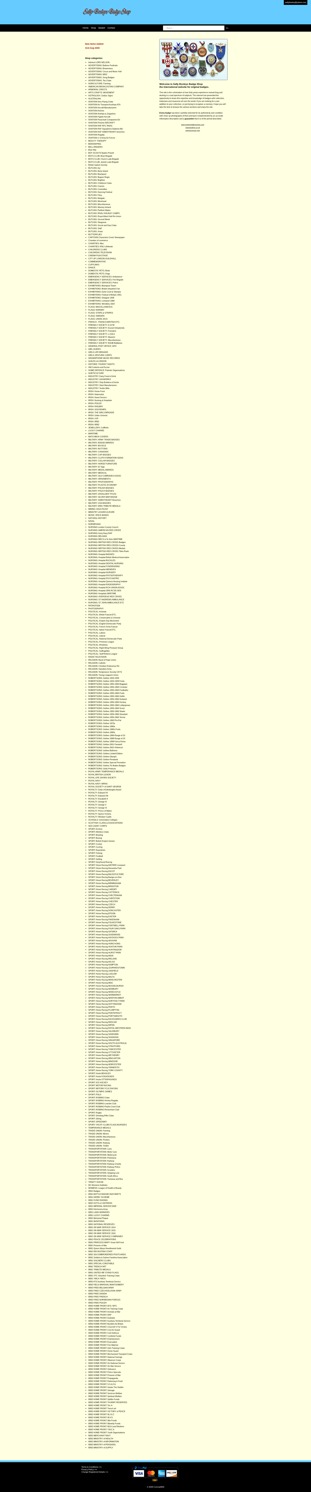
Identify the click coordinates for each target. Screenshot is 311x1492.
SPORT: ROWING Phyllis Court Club (104, 1107)
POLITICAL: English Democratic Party (104, 624)
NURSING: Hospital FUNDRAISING (104, 566)
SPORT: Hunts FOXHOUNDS (101, 1076)
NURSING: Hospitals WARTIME (102, 593)
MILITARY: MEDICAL (97, 473)
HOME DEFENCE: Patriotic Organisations (106, 370)
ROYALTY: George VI (97, 808)
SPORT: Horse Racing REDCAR (102, 1022)
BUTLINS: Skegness (97, 222)
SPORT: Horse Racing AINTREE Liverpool (106, 865)
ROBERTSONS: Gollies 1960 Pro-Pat (104, 720)
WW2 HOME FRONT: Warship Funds (104, 1424)
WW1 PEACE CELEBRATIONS (102, 1239)
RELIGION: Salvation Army (100, 669)
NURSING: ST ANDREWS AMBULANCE (106, 600)
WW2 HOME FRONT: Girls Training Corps (106, 1348)
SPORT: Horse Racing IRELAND (102, 959)
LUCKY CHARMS (96, 431)
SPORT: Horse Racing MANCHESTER (105, 980)
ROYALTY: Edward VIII (98, 796)
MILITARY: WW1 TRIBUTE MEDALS (104, 506)
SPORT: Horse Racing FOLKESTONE (104, 922)
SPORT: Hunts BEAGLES (99, 1073)
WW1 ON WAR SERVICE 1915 (102, 1230)
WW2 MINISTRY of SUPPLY (100, 1448)
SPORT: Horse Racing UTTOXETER (104, 1052)
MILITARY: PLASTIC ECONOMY (102, 485)
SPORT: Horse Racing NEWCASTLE (104, 992)
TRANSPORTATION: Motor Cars (102, 1152)
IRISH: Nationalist (96, 394)
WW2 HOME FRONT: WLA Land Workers (106, 1426)
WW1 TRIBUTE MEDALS (99, 1270)
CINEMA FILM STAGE (98, 255)
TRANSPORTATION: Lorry (100, 1149)
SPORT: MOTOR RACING (99, 1085)
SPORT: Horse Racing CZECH (101, 904)
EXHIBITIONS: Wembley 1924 (101, 304)
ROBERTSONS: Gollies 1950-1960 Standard (107, 714)
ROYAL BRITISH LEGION (99, 775)
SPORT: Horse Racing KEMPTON (103, 965)
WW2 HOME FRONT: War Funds (102, 1420)
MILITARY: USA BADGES (99, 503)
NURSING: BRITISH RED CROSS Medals (106, 548)
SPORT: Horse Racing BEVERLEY (103, 880)
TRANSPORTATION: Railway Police (104, 1167)
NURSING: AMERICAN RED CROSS (104, 530)
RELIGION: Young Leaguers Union (103, 675)
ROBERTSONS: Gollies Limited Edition (105, 754)
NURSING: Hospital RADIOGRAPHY (104, 584)
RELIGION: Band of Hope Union (102, 660)
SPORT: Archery (95, 829)
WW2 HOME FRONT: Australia (101, 1318)
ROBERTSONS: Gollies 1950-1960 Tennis (106, 717)
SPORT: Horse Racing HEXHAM (102, 941)
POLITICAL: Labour (96, 633)
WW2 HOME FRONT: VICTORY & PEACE (106, 1411)
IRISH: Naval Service (97, 397)
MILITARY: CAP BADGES (99, 455)
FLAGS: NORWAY (96, 310)
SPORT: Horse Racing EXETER (102, 916)
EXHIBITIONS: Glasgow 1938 (101, 298)
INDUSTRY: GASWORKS (99, 379)
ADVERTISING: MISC (98, 74)
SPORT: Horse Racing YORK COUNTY (105, 1070)
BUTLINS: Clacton (96, 186)
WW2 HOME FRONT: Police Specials (104, 1372)
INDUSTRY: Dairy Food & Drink (102, 376)
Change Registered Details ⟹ (94, 1472)
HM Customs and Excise (99, 367)
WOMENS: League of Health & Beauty (104, 1188)
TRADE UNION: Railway (99, 1143)
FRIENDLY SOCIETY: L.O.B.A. (101, 334)
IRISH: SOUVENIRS (97, 409)
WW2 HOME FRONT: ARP (99, 1315)
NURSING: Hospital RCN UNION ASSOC (106, 588)
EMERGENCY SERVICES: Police (103, 283)
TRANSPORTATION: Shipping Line (103, 1173)
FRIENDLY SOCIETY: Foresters (102, 331)
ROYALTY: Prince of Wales (100, 811)
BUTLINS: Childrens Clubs (100, 183)
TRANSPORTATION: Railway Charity (104, 1164)
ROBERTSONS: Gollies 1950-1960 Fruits (106, 693)
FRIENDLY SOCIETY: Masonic (101, 337)
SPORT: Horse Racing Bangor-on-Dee (105, 877)
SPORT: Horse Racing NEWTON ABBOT (106, 998)
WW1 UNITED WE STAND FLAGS (103, 1273)
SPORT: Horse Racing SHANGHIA (103, 1037)
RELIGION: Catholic (97, 663)
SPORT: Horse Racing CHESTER (103, 901)
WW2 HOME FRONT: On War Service (104, 1366)
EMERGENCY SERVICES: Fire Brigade (105, 280)
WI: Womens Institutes (97, 1185)
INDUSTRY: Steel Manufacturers (102, 385)
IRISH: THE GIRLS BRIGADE (101, 412)
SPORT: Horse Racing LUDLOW (102, 974)
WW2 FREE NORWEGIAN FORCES (104, 1300)
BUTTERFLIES (95, 234)
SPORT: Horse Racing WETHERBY (104, 1055)
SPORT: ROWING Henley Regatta (103, 1100)
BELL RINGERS (95, 147)
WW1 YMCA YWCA (97, 1279)
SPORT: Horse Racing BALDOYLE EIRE (106, 874)
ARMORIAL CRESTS (97, 89)
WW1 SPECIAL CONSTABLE (101, 1263)
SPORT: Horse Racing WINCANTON (104, 1058)
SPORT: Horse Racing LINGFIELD (103, 971)
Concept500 (159, 1487)
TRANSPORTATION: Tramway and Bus (105, 1179)
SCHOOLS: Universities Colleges (102, 820)
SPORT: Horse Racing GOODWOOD (104, 935)
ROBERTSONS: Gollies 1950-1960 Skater (106, 711)
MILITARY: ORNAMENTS (99, 479)
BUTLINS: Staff (95, 228)
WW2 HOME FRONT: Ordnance (102, 1369)
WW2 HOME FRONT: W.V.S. (100, 1417)
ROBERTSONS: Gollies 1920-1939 (103, 678)
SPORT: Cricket (95, 844)
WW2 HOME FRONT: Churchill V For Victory (107, 1327)
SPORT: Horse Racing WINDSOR (103, 1061)
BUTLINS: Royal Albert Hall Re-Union (104, 216)
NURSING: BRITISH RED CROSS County (106, 545)
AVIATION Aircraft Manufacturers (102, 108)
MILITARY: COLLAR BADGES (101, 461)
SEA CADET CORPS (97, 826)
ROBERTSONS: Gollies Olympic (102, 757)
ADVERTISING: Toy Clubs (99, 80)
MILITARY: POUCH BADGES (101, 491)
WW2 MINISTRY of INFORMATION (103, 1442)
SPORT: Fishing (95, 853)
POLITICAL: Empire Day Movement (103, 621)
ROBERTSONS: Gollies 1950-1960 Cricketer (107, 687)
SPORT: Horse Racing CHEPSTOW (104, 898)
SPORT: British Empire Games (101, 841)
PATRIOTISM (94, 606)
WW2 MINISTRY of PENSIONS (102, 1445)
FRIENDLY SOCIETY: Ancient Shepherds (106, 328)
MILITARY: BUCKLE (97, 446)
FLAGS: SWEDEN (96, 316)
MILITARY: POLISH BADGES (101, 488)
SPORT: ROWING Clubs (99, 1098)
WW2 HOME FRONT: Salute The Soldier (106, 1387)
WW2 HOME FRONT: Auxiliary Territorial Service (109, 1321)
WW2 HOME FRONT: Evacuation (102, 1342)
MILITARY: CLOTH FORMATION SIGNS (105, 458)
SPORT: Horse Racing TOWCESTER (104, 1049)
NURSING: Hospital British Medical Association (108, 557)
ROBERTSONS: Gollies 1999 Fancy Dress (106, 741)
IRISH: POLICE (95, 403)
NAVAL (91, 521)
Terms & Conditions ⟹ (91, 1467)
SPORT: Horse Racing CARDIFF (102, 889)
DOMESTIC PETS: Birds (99, 271)
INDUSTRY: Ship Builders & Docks (103, 382)
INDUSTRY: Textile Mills (98, 388)
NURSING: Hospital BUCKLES (101, 560)
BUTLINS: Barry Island (98, 171)
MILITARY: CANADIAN (98, 452)
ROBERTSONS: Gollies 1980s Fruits (104, 729)
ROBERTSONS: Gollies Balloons (102, 750)
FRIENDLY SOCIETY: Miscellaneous (104, 340)
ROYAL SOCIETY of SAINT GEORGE (104, 787)
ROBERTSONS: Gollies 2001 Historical (105, 747)
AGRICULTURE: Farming (99, 84)
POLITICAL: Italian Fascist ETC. (102, 630)
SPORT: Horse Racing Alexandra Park (104, 868)
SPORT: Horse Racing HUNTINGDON (105, 950)
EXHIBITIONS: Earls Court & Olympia (104, 292)
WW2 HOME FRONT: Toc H (100, 1405)
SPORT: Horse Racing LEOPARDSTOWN (106, 968)
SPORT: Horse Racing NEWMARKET (104, 995)
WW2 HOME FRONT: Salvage (101, 1390)
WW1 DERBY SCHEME (98, 1197)
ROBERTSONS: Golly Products (102, 769)
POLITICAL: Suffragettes (99, 651)
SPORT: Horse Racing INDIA (100, 956)
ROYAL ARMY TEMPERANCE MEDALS (106, 772)
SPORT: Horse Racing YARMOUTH (103, 1067)
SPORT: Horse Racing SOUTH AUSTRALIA (107, 1043)
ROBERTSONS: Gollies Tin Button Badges (107, 766)
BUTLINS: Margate (96, 198)
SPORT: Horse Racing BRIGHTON (103, 886)
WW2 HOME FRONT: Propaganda (103, 1378)
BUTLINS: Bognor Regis (99, 177)
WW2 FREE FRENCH (98, 1297)
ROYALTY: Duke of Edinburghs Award (104, 790)
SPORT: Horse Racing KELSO (101, 962)
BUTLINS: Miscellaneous (99, 204)
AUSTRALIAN (94, 99)
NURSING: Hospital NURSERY (102, 572)
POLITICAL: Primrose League (101, 642)
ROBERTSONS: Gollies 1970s (101, 723)
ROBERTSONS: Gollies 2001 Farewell (105, 744)
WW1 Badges (94, 1191)
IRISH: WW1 (93, 421)
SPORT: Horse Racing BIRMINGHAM (104, 883)
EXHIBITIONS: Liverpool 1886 (101, 301)
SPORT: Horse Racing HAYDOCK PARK (106, 938)
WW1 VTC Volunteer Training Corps (104, 1276)
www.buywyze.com (193, 130)
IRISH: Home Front (96, 391)
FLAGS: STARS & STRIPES (100, 313)
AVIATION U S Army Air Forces (101, 138)
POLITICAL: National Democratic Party (105, 639)
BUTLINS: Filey (95, 195)
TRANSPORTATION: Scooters (101, 1170)
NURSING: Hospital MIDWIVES (102, 569)
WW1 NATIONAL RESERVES (101, 1224)
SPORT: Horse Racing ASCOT (101, 871)
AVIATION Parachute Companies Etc (104, 120)
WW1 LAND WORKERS (99, 1212)
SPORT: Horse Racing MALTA (101, 977)
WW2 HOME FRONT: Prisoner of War (104, 1375)
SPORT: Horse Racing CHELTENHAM (105, 895)
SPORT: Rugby (95, 1113)
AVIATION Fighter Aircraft (99, 117)
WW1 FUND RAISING (98, 1200)
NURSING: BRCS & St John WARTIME (105, 539)
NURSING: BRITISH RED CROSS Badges (107, 542)
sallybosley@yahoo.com (295, 2)
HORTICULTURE (96, 373)
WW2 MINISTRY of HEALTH (100, 1439)
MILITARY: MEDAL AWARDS (101, 470)
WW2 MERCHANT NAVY (99, 1436)
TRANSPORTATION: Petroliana (102, 1158)
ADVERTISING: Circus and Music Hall (105, 71)
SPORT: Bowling (95, 835)
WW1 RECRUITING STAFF (100, 1251)
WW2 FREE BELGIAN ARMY (101, 1288)
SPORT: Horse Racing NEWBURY (103, 989)
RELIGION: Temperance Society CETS (105, 672)
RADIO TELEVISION (97, 657)
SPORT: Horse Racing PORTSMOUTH (105, 1016)
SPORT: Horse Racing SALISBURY (103, 1031)
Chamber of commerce (98, 240)
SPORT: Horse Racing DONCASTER (104, 910)
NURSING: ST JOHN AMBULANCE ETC (106, 603)
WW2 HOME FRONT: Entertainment (103, 1339)
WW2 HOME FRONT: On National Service (106, 1363)
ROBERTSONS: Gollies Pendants (103, 759)
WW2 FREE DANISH (97, 1294)
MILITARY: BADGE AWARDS (101, 443)
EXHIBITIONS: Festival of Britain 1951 (104, 295)
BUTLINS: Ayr (94, 168)
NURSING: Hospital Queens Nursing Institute (107, 581)
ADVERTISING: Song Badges (101, 77)
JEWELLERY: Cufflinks (98, 428)
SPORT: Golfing (95, 859)
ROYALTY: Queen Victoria (99, 814)
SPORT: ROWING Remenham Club (103, 1110)
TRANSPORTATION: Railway (101, 1161)
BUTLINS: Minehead (97, 201)
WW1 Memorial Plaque (98, 1218)
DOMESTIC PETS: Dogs (99, 274)
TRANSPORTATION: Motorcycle (102, 1155)
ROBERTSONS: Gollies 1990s (101, 732)
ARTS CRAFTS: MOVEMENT (101, 93)
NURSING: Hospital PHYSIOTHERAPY (105, 575)
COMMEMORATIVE (97, 262)
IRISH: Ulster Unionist (97, 415)
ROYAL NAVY (94, 781)
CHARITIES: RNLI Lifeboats (100, 246)
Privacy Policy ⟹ (89, 1470)
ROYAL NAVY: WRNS (98, 784)
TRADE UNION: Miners (98, 1134)
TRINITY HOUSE (96, 1182)
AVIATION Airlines (96, 111)
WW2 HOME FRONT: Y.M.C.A (101, 1429)
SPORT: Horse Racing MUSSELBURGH (106, 986)
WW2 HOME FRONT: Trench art (102, 1408)
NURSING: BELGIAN (97, 536)
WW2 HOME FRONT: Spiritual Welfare (105, 1396)
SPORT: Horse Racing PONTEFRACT (105, 1013)
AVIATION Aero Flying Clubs (100, 102)
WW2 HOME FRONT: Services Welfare (105, 1393)
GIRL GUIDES (94, 349)
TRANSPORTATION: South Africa (103, 1176)
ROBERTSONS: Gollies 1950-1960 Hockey (107, 702)
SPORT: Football (95, 856)
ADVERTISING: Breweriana (100, 68)
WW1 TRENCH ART (97, 1267)
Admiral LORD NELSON (99, 62)
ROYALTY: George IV (97, 802)
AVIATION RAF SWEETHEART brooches (106, 132)
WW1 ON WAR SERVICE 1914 (102, 1227)
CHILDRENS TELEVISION (100, 252)
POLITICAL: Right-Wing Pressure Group (105, 648)
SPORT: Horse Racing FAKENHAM (103, 920)
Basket (101, 28)
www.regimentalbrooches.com (192, 125)
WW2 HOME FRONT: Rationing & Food (105, 1381)
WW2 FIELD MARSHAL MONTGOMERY (106, 1285)
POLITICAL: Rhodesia (98, 645)
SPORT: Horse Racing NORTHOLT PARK (106, 1001)
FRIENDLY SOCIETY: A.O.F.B (101, 325)
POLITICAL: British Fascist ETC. (102, 615)
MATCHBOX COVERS (98, 437)
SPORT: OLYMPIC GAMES (100, 1091)
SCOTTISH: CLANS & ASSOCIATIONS (105, 823)
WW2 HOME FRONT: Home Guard (103, 1351)
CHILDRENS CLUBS (97, 250)
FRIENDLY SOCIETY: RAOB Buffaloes (105, 343)
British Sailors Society (97, 165)
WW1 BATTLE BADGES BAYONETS (104, 1194)
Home (85, 28)
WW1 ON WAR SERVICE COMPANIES (105, 1236)
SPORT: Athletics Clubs (98, 832)
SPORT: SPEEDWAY (97, 1122)
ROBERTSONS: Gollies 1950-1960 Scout (106, 708)
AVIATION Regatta (96, 135)
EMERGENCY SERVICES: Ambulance (105, 277)
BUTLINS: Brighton (96, 180)
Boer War (92, 150)
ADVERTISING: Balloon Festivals (103, 65)
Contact (111, 28)
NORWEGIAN (94, 524)
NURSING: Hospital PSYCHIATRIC (103, 578)
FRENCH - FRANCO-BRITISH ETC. (104, 322)
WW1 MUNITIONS (96, 1221)
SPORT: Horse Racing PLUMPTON (103, 1010)
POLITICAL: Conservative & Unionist (104, 618)
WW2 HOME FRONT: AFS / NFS (102, 1306)
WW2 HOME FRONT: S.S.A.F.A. (102, 1384)
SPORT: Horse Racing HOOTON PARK (105, 947)
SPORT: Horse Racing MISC (100, 983)
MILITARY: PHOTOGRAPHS (100, 482)
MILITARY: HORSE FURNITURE (102, 464)
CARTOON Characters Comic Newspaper (106, 237)
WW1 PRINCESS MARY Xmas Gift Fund (106, 1242)
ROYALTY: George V (97, 805)
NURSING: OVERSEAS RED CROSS (105, 597)
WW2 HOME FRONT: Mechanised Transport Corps (110, 1354)
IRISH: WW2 (93, 425)
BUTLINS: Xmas (95, 231)
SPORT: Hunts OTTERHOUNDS (102, 1079)
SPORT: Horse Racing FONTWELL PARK (106, 925)
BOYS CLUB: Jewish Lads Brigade (103, 162)
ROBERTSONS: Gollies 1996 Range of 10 (106, 735)
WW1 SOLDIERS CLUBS (99, 1261)
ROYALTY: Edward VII (98, 793)
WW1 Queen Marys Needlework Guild (104, 1248)
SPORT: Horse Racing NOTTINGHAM (104, 1004)
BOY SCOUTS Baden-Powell (101, 153)
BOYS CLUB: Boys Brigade (100, 156)
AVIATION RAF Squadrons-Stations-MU (105, 129)
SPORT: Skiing (94, 1119)
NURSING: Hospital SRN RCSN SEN (104, 591)
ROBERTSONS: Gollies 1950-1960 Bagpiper (107, 684)
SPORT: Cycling (95, 847)
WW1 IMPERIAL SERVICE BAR (102, 1206)
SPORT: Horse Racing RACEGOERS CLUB (107, 1019)
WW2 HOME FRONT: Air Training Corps (105, 1309)
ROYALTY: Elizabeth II (98, 799)
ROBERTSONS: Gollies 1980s (101, 726)
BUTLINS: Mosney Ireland (99, 207)
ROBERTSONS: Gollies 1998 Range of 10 (106, 738)
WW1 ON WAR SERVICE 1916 (102, 1233)
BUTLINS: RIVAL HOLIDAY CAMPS (104, 213)
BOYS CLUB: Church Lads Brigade (103, 159)
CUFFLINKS (93, 265)
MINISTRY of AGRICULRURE (101, 512)
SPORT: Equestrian (96, 850)
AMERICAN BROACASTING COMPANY (106, 87)
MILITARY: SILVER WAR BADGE (102, 497)
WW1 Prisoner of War (97, 1245)
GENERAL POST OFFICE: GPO (102, 346)
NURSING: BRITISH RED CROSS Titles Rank (108, 551)
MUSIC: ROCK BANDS (98, 515)
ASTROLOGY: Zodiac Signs (100, 96)
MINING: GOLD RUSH (98, 509)
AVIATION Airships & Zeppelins (102, 114)
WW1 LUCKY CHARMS (98, 1215)
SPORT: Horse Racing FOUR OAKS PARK (107, 929)
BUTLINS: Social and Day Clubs (102, 225)
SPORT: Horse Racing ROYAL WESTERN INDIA (109, 1028)
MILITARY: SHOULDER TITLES (102, 494)
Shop (93, 28)
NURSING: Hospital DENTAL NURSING (105, 563)
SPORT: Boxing (95, 838)
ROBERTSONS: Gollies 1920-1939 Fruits (106, 681)
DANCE (91, 268)
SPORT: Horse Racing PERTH (101, 1007)
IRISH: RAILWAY (95, 406)
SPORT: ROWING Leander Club (102, 1104)
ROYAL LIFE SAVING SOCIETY (102, 778)
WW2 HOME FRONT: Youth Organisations (106, 1433)
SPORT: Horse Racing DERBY (101, 907)
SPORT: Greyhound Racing (100, 862)
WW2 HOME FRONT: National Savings (105, 1357)
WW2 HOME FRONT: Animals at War (104, 1312)
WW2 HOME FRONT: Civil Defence (103, 1333)
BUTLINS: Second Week (99, 219)
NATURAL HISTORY (97, 518)
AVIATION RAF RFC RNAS (100, 126)
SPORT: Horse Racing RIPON (101, 1025)
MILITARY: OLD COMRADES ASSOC (104, 476)
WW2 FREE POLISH (97, 1303)
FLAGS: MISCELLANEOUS (100, 307)
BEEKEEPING (94, 144)
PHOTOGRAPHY (96, 609)
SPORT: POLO (94, 1095)
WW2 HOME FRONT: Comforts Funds (104, 1336)
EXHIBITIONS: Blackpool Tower (102, 286)
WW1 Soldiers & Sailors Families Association (107, 1257)
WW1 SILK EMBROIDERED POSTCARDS (107, 1254)
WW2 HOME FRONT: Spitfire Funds (103, 1399)
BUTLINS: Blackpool (97, 174)
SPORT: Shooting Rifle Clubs (101, 1116)
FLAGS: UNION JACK (98, 319)
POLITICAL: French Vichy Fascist (102, 627)
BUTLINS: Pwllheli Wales (99, 210)
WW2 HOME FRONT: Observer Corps (104, 1360)
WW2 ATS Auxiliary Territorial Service (104, 1282)
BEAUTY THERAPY (97, 141)
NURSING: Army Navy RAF (100, 533)
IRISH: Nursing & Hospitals (100, 400)
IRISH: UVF (93, 418)
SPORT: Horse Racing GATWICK (102, 932)
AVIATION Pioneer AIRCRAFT (101, 123)
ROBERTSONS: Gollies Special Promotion (107, 763)
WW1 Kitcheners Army (98, 1209)
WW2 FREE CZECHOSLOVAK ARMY (105, 1291)
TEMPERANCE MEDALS (99, 1128)
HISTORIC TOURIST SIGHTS (101, 364)
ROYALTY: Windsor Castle (99, 817)
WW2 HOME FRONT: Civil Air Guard (104, 1330)
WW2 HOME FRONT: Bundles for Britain (105, 1324)
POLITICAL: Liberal (96, 636)
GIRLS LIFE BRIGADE (98, 352)
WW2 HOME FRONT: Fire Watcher (103, 1345)
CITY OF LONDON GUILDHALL (102, 259)
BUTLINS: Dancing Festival (100, 192)
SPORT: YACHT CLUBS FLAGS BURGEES (107, 1125)
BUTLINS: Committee (97, 189)
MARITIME (93, 434)
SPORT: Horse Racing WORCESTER (104, 1064)
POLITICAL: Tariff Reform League (102, 654)
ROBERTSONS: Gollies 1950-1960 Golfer (106, 696)
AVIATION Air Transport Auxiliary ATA (104, 105)
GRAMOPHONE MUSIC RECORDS (104, 358)
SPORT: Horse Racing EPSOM (101, 913)
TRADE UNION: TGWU (98, 1146)
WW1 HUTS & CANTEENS (100, 1203)
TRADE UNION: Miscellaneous (101, 1137)
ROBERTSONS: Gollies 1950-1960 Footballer (108, 690)
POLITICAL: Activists (97, 612)
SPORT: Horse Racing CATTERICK (103, 892)
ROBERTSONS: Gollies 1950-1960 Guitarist (107, 699)
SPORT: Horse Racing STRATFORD (104, 1046)
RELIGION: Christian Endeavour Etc (104, 666)
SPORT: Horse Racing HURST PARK (104, 953)
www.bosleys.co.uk (193, 128)
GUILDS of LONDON (97, 361)
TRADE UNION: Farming (99, 1131)
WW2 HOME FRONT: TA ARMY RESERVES (107, 1402)
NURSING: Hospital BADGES (101, 554)
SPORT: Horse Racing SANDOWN (103, 1034)
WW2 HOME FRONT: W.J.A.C (101, 1414)
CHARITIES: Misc (96, 243)
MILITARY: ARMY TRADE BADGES (104, 440)
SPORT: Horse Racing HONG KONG (104, 944)
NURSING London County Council (103, 527)
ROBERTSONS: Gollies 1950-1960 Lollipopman (109, 705)
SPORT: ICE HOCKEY (98, 1082)
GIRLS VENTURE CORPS (100, 355)
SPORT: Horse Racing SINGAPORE (104, 1040)
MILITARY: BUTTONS (98, 449)
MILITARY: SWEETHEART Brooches (104, 500)
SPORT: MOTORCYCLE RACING (103, 1088)
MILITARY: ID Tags (96, 467)
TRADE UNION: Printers (99, 1140)
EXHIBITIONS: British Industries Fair (104, 289)
